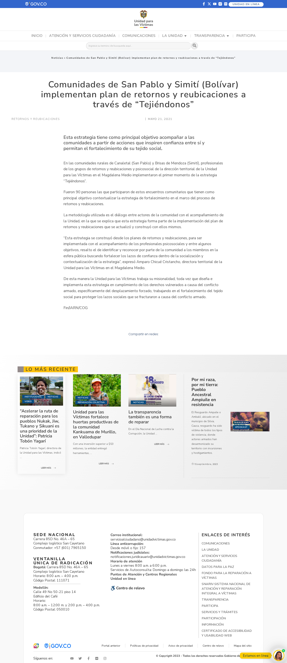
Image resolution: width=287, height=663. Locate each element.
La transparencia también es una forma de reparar (150, 417)
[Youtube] (215, 4)
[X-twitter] (209, 4)
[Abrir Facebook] (89, 658)
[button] (36, 4)
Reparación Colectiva (91, 402)
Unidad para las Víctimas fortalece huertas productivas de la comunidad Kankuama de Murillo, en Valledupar (96, 424)
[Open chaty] (278, 655)
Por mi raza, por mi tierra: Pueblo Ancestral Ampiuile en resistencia (205, 392)
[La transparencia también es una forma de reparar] (152, 390)
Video (28, 401)
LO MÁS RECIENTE (51, 369)
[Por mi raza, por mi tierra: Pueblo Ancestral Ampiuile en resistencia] (250, 421)
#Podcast (241, 427)
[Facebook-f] (204, 4)
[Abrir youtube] (72, 658)
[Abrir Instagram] (105, 658)
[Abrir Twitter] (81, 658)
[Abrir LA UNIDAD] (185, 36)
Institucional (33, 396)
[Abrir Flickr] (97, 658)
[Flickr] (225, 4)
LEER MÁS (46, 467)
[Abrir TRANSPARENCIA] (228, 36)
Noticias (57, 58)
